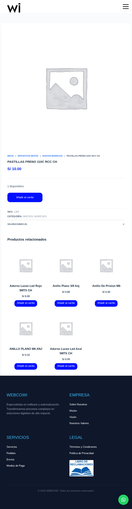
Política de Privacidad (81, 453)
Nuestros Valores (79, 423)
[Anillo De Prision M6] (106, 265)
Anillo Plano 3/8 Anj (66, 286)
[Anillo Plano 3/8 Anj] (66, 265)
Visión (72, 417)
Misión (73, 410)
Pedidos (11, 453)
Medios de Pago (16, 465)
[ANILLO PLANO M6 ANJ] (25, 328)
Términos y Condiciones (83, 446)
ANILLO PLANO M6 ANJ (25, 349)
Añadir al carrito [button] (26, 302)
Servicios (12, 446)
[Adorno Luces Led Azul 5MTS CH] (66, 328)
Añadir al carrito (25, 197)
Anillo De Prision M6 (106, 286)
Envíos (10, 459)
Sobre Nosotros (78, 404)
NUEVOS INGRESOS (35, 216)
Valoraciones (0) (17, 224)
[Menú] (126, 6)
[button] (123, 500)
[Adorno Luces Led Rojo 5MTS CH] (25, 265)
